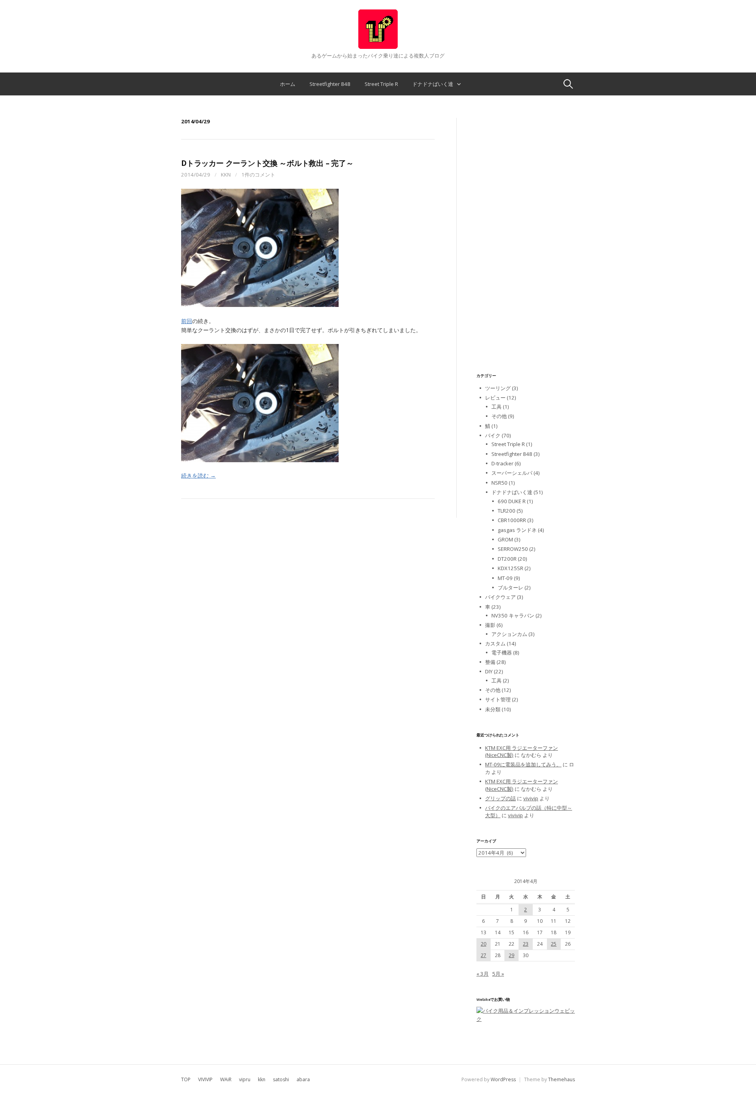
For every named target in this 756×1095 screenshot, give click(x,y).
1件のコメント (258, 174)
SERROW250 (513, 548)
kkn (226, 174)
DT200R (507, 558)
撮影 (490, 624)
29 (511, 955)
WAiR (226, 1079)
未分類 (492, 709)
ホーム (287, 83)
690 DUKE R (512, 501)
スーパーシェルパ (511, 472)
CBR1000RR (512, 520)
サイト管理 (498, 699)
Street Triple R (381, 83)
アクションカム (509, 634)
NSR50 (499, 482)
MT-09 (505, 578)
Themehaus (561, 1079)
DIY (489, 671)
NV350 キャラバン (512, 615)
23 (525, 944)
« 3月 (482, 973)
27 (483, 955)
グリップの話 (500, 798)
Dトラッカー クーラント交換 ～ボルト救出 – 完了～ (267, 163)
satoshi (281, 1079)
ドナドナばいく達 (432, 83)
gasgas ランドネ (517, 530)
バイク (492, 435)
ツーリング (498, 388)
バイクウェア (500, 596)
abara (303, 1079)
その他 (499, 416)
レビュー (495, 397)
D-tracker (502, 463)
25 (553, 944)
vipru (244, 1079)
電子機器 (501, 652)
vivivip (530, 798)
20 (483, 944)
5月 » (498, 973)
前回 (186, 321)
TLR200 (506, 510)
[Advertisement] (525, 236)
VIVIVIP (205, 1079)
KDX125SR (510, 568)
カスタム (495, 643)
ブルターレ (510, 587)
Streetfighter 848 (329, 83)
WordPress (503, 1079)
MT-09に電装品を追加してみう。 (523, 764)
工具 (496, 406)
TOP (186, 1079)
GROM (505, 539)
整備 (490, 662)
